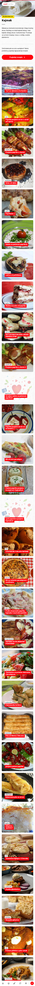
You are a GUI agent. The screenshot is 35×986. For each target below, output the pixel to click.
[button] (20, 983)
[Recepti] (14, 983)
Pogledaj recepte (16, 57)
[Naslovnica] (3, 983)
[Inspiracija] (8, 983)
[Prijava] (32, 983)
